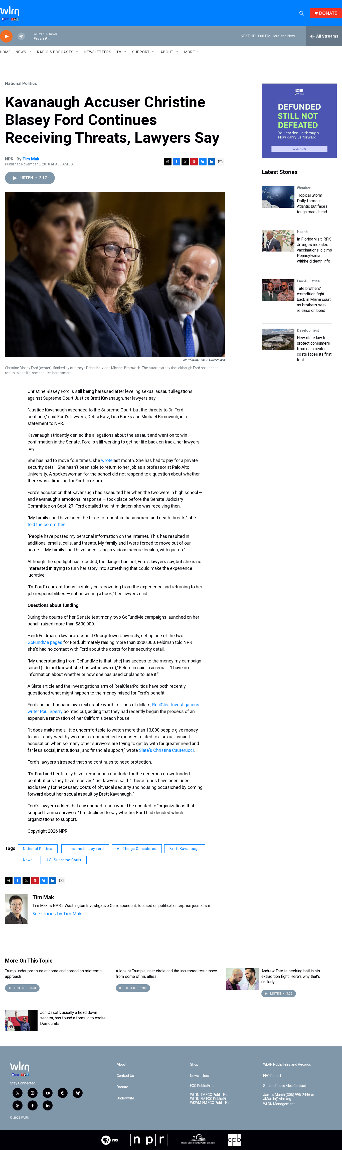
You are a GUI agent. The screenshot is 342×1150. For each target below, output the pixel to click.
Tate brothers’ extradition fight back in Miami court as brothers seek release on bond (314, 299)
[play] (6, 36)
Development (308, 330)
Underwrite (125, 1098)
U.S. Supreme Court (63, 860)
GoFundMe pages (45, 642)
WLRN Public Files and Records (287, 1064)
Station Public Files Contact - (285, 1086)
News (28, 860)
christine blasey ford (85, 849)
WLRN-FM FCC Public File (209, 1099)
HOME (5, 52)
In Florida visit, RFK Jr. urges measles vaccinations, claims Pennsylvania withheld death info (314, 250)
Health (302, 232)
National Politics (21, 83)
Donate (122, 1087)
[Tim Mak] (16, 909)
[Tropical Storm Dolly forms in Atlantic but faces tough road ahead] (278, 197)
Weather (304, 188)
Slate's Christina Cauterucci (166, 750)
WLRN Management (279, 1104)
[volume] (21, 36)
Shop (194, 1064)
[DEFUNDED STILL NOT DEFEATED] (299, 121)
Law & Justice (308, 281)
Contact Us (125, 1076)
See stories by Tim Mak (57, 913)
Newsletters (97, 52)
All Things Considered (136, 849)
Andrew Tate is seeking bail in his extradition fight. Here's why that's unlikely (290, 976)
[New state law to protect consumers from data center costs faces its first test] (278, 339)
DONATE (328, 13)
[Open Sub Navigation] (30, 52)
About (167, 52)
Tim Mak (31, 158)
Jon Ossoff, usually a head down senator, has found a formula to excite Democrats (73, 1018)
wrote (107, 460)
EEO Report (272, 1076)
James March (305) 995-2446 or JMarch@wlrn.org (288, 1097)
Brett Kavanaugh (184, 849)
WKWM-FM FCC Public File (210, 1103)
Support (141, 52)
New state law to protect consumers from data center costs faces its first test (314, 348)
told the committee (47, 524)
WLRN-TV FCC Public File (209, 1095)
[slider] (29, 36)
